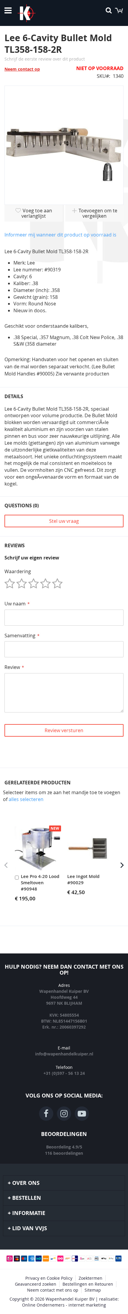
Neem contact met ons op (52, 1290)
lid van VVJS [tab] (29, 1228)
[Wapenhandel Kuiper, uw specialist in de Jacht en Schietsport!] (35, 13)
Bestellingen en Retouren (88, 1284)
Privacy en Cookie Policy (48, 1278)
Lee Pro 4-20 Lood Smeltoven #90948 (40, 882)
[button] (121, 865)
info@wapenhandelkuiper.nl (64, 1054)
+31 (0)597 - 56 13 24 (64, 1073)
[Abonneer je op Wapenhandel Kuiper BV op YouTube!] (82, 1113)
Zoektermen (90, 1278)
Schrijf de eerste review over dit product (44, 59)
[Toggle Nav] (8, 10)
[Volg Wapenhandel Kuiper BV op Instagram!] (64, 1113)
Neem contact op (22, 69)
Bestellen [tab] (26, 1198)
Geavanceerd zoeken (35, 1284)
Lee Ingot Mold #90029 (83, 879)
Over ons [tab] (26, 1183)
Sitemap (93, 1290)
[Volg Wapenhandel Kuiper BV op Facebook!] (46, 1113)
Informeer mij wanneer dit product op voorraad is (60, 234)
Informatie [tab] (28, 1213)
